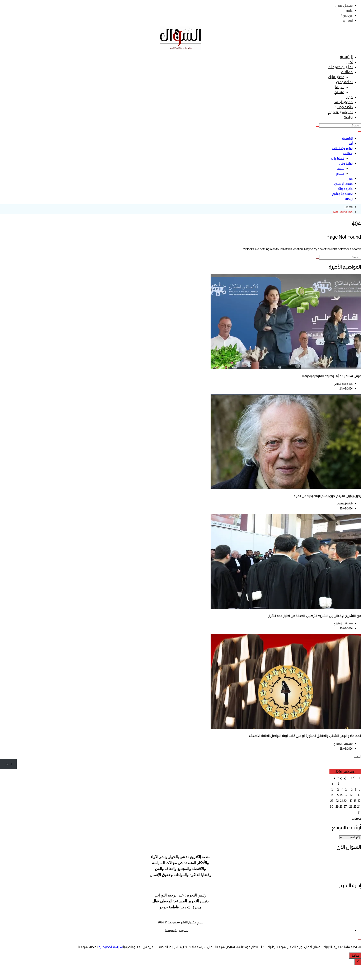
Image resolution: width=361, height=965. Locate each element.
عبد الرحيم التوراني (343, 383)
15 (337, 795)
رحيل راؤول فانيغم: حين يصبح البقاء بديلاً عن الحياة (327, 496)
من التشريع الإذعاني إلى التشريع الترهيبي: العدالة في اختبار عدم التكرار (314, 615)
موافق (355, 955)
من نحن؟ (347, 15)
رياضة (348, 117)
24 (358, 806)
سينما (339, 87)
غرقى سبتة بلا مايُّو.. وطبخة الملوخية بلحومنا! (331, 376)
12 (351, 795)
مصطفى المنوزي (343, 623)
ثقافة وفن (344, 82)
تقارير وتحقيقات (340, 67)
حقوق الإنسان (341, 102)
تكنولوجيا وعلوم (340, 112)
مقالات (347, 72)
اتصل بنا (347, 20)
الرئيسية (346, 57)
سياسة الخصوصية (176, 930)
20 (345, 800)
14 (341, 795)
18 (355, 800)
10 (359, 795)
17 (359, 800)
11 (355, 795)
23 (331, 800)
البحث (357, 756)
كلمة (349, 10)
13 (345, 795)
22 (337, 800)
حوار (349, 97)
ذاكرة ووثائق (343, 107)
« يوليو (356, 818)
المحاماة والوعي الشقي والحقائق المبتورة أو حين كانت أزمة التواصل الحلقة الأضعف (305, 735)
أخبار (349, 62)
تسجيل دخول (344, 5)
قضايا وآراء (336, 77)
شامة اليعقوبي (344, 503)
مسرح (339, 92)
